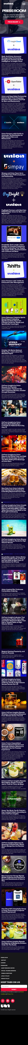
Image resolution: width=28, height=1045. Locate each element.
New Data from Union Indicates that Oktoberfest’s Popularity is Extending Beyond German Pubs (13, 489)
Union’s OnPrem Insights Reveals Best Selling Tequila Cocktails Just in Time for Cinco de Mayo (14, 782)
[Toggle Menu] (23, 3)
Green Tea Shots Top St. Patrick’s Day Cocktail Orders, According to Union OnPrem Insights (14, 812)
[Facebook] (13, 1001)
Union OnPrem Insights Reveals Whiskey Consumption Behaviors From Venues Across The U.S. (14, 714)
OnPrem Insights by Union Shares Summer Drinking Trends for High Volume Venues (14, 540)
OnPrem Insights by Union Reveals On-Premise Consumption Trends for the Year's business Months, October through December (14, 388)
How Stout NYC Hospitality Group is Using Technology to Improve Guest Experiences (14, 910)
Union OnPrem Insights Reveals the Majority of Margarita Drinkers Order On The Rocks (14, 943)
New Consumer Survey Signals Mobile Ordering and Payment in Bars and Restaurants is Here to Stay (13, 878)
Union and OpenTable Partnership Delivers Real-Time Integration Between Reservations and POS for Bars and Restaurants (14, 98)
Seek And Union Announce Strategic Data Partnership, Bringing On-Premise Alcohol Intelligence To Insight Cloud (12, 58)
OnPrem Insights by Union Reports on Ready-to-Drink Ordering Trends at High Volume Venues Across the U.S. (13, 681)
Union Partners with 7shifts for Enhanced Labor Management (13, 281)
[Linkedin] (8, 1001)
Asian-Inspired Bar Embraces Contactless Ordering (12, 590)
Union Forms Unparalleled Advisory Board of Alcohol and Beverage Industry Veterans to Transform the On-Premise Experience (13, 746)
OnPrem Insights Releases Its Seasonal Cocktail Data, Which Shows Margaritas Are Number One (13, 845)
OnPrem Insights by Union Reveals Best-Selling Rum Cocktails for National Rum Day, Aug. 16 (13, 424)
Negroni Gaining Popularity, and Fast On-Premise (13, 652)
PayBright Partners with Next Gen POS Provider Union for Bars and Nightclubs (14, 211)
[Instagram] (3, 1001)
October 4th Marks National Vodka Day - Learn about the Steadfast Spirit (12, 351)
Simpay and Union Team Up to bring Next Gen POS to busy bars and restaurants (13, 174)
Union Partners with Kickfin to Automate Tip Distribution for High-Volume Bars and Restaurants (12, 136)
